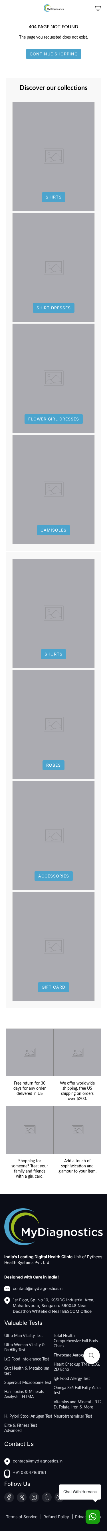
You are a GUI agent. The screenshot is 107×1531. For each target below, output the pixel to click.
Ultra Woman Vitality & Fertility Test (24, 1347)
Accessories (53, 875)
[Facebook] (9, 1497)
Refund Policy (56, 1516)
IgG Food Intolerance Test (26, 1359)
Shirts (54, 197)
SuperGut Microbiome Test (27, 1383)
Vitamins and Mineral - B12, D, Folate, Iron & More (78, 1404)
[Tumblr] (47, 1497)
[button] (91, 1355)
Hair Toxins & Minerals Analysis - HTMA (24, 1394)
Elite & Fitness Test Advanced (20, 1428)
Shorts (53, 654)
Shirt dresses (54, 307)
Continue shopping (54, 53)
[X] (22, 1497)
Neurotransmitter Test (73, 1416)
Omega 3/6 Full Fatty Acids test (77, 1390)
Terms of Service (22, 1516)
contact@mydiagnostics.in (37, 1288)
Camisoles (53, 530)
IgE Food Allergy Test (72, 1379)
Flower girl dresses (53, 418)
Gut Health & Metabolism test (26, 1371)
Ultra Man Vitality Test (23, 1336)
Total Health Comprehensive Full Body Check (76, 1341)
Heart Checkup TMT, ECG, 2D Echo (77, 1367)
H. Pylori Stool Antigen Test (28, 1416)
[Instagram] (34, 1497)
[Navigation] (8, 8)
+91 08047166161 (29, 1472)
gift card (53, 987)
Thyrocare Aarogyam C (74, 1355)
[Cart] (98, 8)
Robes (53, 765)
